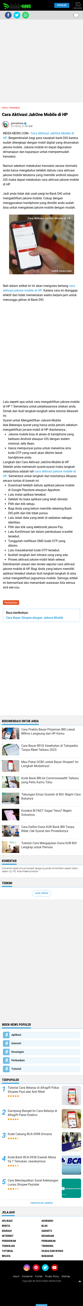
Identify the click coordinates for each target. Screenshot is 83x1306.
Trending (47, 1245)
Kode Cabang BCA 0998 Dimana (30, 1134)
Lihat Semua (41, 893)
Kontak (38, 1276)
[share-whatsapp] (25, 15)
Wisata (6, 1255)
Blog (44, 1225)
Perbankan (11, 602)
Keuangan (17, 1051)
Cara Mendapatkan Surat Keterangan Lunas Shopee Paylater (33, 1182)
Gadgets (47, 1230)
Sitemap (66, 1276)
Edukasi (7, 1230)
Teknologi (8, 1245)
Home (5, 108)
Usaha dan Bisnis (52, 1250)
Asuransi (47, 1220)
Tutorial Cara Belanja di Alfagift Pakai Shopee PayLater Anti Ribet (33, 1090)
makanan (47, 1255)
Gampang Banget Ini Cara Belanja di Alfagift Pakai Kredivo (32, 1113)
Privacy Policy (52, 1276)
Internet (16, 1043)
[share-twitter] (17, 15)
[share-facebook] (8, 15)
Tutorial (16, 1068)
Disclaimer (27, 1276)
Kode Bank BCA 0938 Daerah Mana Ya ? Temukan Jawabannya (32, 1159)
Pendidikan (9, 1240)
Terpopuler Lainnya (41, 1203)
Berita (6, 1225)
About (16, 1276)
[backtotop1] (80, 1281)
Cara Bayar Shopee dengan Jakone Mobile (34, 618)
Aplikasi (16, 1034)
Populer (61, 5)
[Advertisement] (41, 61)
